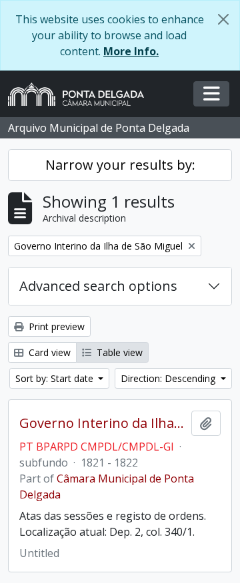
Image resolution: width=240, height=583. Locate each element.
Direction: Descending (169, 378)
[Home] (81, 94)
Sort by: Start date (55, 378)
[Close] (223, 19)
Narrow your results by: (120, 165)
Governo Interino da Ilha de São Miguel (102, 423)
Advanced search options (98, 286)
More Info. (131, 51)
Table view (118, 352)
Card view (48, 352)
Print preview (55, 326)
